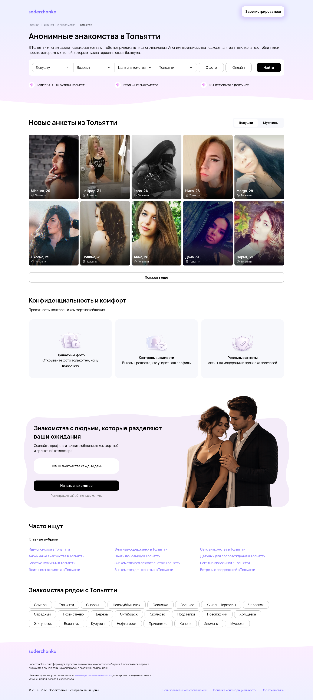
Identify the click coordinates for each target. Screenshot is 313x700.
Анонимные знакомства (59, 25)
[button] (40, 605)
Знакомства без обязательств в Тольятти (148, 563)
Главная (34, 25)
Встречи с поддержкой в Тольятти (227, 569)
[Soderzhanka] (42, 11)
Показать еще (156, 277)
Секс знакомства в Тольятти (222, 549)
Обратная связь (273, 690)
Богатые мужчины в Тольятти (52, 563)
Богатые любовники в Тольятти (225, 563)
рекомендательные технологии (93, 675)
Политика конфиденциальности (234, 690)
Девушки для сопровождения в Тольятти (233, 556)
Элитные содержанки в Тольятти (141, 549)
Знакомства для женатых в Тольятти (144, 569)
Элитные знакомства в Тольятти (54, 569)
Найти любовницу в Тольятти (138, 556)
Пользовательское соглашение (184, 690)
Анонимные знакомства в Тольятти (56, 556)
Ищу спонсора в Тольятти (49, 549)
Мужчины (270, 122)
